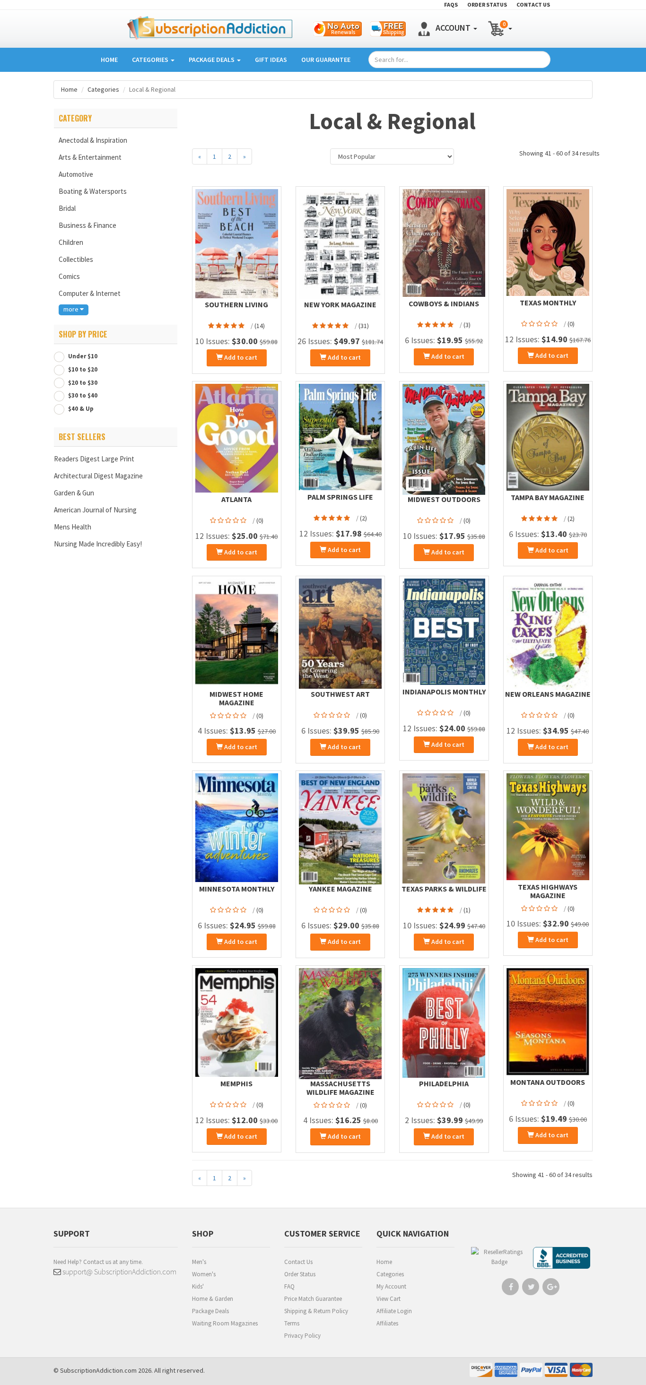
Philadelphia (444, 1083)
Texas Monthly (548, 302)
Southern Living (236, 304)
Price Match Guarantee (313, 1299)
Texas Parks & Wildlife (444, 888)
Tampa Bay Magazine (548, 497)
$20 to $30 (82, 383)
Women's (204, 1274)
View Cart (388, 1299)
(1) (467, 910)
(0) (571, 324)
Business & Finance (87, 225)
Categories (151, 59)
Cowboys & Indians (444, 303)
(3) (467, 324)
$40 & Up (80, 409)
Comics (69, 276)
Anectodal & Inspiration (93, 140)
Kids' (198, 1286)
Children (71, 242)
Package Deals (212, 59)
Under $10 (82, 356)
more (71, 309)
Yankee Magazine (340, 888)
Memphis (236, 1083)
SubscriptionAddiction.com (98, 1370)
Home (109, 59)
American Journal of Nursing (95, 509)
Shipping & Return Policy (316, 1311)
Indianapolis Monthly (444, 691)
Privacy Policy (302, 1336)
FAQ (289, 1286)
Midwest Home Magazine (236, 698)
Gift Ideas (271, 59)
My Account (391, 1286)
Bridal (67, 208)
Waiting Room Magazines (225, 1323)
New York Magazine (340, 304)
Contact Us (298, 1262)
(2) (363, 518)
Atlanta (236, 499)
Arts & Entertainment (90, 157)
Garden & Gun (74, 492)
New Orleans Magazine (548, 694)
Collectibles (76, 259)
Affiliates (387, 1323)
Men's (199, 1262)
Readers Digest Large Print (94, 458)
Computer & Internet (90, 293)
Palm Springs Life (340, 497)
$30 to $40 (82, 395)
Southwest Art (340, 694)
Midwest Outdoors (444, 499)
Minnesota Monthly (236, 888)
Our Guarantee (325, 59)
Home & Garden (212, 1299)
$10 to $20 (82, 369)
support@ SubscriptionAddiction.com (118, 1271)
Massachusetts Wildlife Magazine (340, 1088)
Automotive (76, 174)
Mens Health (72, 526)
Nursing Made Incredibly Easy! (98, 543)
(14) (259, 325)
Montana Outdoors (547, 1082)
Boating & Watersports (93, 191)
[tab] (115, 118)
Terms (291, 1323)
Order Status (299, 1274)
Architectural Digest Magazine (98, 475)
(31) (363, 325)
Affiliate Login (394, 1311)
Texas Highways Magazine (547, 891)
